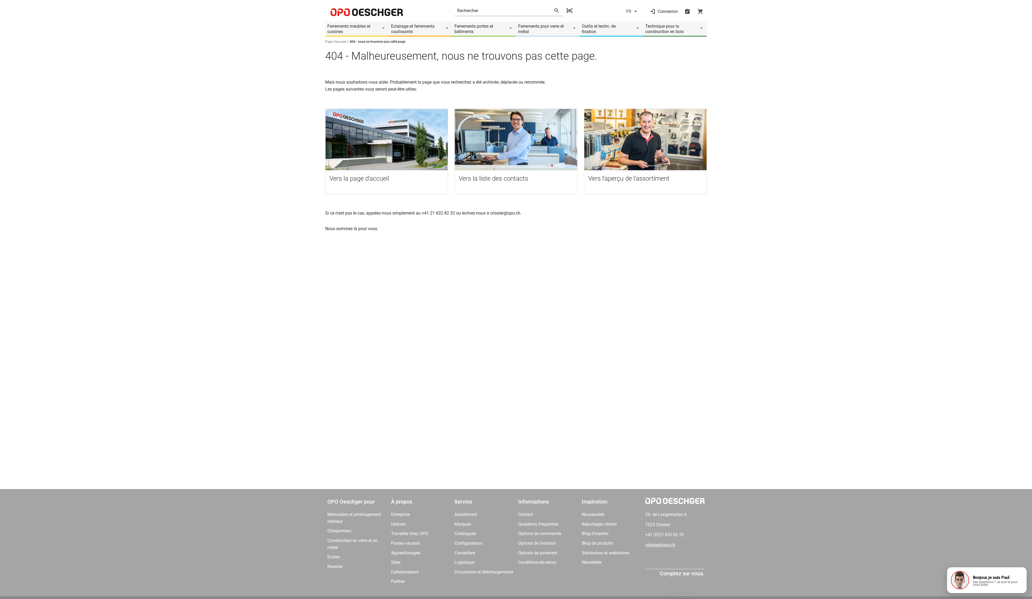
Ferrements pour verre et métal (541, 29)
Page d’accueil (335, 42)
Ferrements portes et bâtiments (473, 29)
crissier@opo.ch (660, 544)
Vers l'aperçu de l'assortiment (628, 178)
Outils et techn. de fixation (599, 29)
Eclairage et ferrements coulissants (413, 29)
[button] (987, 580)
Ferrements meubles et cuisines (348, 29)
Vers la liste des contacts (493, 178)
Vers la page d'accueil (359, 178)
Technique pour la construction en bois (664, 29)
